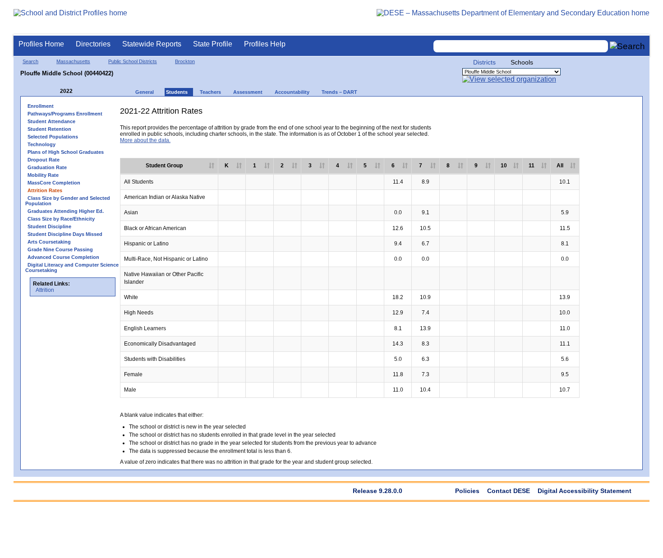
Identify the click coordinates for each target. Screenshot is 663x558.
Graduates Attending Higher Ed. (66, 211)
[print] (567, 114)
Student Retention (49, 129)
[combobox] (520, 46)
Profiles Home (41, 44)
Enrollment (41, 106)
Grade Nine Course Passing (60, 249)
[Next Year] (84, 91)
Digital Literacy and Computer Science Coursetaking (72, 267)
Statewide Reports (151, 44)
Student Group (164, 165)
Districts (484, 62)
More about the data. (145, 140)
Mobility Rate (43, 175)
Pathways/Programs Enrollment (65, 113)
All (560, 165)
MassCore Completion (54, 182)
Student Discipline (49, 226)
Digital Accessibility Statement (584, 490)
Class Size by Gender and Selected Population (67, 200)
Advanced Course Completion (63, 257)
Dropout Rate (44, 159)
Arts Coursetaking (49, 241)
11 (531, 165)
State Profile (212, 44)
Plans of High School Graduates (66, 152)
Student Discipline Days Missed (65, 234)
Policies (467, 490)
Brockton (185, 61)
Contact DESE (508, 490)
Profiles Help (264, 44)
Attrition (45, 290)
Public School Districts (132, 61)
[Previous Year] (53, 91)
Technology (41, 144)
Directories (93, 44)
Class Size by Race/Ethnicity (61, 218)
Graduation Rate (47, 167)
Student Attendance (51, 121)
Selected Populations (53, 136)
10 (504, 165)
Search (30, 61)
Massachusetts (73, 61)
